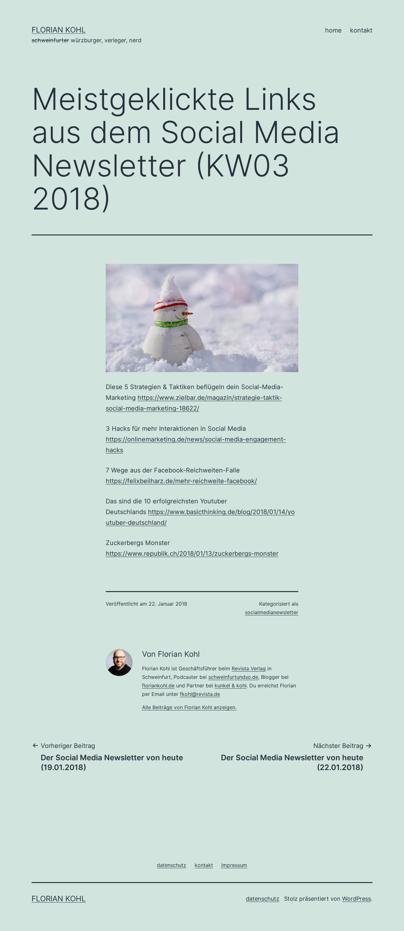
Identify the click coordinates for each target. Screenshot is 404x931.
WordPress (356, 898)
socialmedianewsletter (271, 612)
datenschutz (262, 898)
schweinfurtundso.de (233, 677)
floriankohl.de (158, 685)
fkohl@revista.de (200, 694)
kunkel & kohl (231, 685)
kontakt (361, 30)
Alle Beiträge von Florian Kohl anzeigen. (189, 707)
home (333, 30)
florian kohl (59, 29)
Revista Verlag (249, 668)
